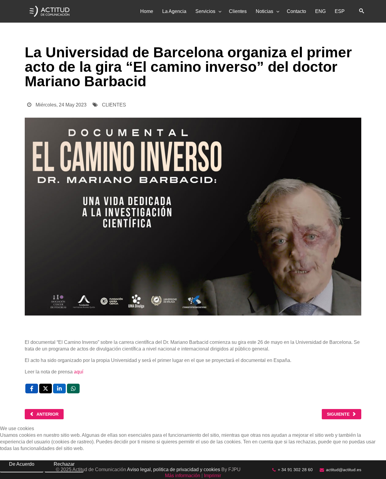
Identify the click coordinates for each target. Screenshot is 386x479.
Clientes (238, 11)
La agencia (174, 11)
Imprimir (212, 475)
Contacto (296, 11)
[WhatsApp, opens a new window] (73, 388)
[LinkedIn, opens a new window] (59, 388)
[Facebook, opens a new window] (31, 388)
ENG (320, 11)
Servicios (205, 11)
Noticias (264, 11)
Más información (182, 475)
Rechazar (64, 464)
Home (146, 11)
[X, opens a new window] (45, 388)
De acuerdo (21, 464)
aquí (78, 371)
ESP (340, 11)
